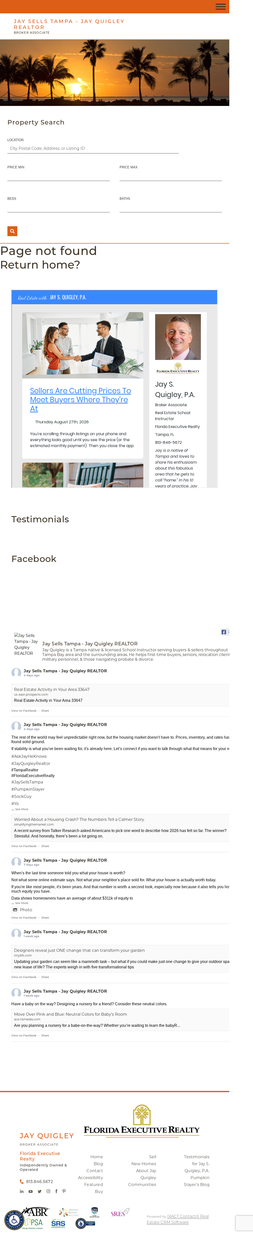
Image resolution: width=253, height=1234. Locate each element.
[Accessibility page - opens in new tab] (85, 1226)
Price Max (129, 167)
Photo (26, 909)
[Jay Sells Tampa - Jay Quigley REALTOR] (26, 644)
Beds (11, 199)
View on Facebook (24, 710)
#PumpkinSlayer (27, 789)
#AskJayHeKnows (29, 756)
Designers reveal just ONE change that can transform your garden (79, 950)
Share (45, 710)
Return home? (40, 264)
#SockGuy (21, 796)
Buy (99, 1191)
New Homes (143, 1163)
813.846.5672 (39, 1181)
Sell (152, 1157)
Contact (94, 1170)
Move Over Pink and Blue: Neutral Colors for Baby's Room (70, 1014)
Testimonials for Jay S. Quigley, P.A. (196, 1164)
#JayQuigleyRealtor (30, 763)
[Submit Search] (12, 231)
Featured (93, 1184)
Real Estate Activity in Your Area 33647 (51, 689)
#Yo (15, 803)
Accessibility (90, 1177)
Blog (98, 1163)
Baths (125, 199)
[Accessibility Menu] (14, 1220)
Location (15, 140)
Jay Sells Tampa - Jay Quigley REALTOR (65, 671)
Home (96, 1157)
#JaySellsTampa (27, 782)
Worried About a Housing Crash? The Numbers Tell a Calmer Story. (79, 819)
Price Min (15, 167)
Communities (142, 1184)
